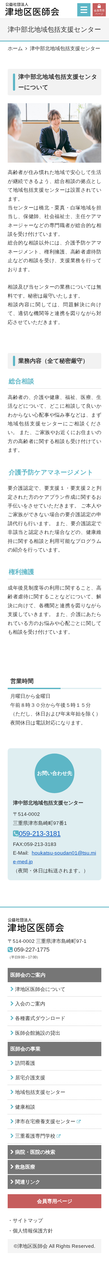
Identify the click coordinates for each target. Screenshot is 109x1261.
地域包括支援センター (40, 1092)
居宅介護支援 (30, 1077)
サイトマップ (28, 1220)
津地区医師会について (40, 989)
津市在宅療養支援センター (45, 1121)
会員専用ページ (99, 12)
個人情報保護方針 (33, 1231)
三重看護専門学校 (35, 1136)
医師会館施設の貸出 (37, 1033)
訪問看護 (25, 1063)
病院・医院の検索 (35, 1152)
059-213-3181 (40, 833)
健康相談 (25, 1107)
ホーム (15, 48)
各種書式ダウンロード (40, 1018)
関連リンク (27, 1182)
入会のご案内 (30, 1003)
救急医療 (25, 1167)
